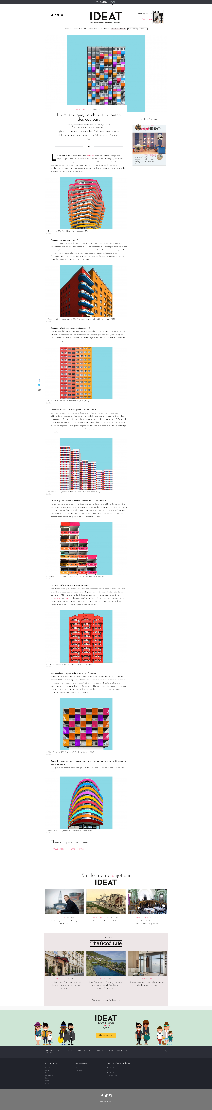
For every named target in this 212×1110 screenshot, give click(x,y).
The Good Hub (111, 1073)
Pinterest (68, 598)
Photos (47, 1083)
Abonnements (80, 1068)
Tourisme (105, 29)
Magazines (79, 1070)
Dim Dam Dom (112, 1075)
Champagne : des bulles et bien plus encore (152, 148)
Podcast (133, 29)
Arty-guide (71, 917)
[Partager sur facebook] (39, 380)
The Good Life (102, 2)
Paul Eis (90, 156)
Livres (78, 1073)
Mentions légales (54, 1051)
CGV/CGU (68, 1051)
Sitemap (49, 1053)
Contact (110, 1051)
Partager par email (39, 389)
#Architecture (77, 849)
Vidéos (144, 29)
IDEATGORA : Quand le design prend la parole (151, 129)
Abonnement (122, 1051)
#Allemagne (58, 849)
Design (68, 29)
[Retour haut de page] (165, 1051)
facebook (55, 15)
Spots (47, 1078)
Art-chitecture (91, 29)
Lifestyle (77, 29)
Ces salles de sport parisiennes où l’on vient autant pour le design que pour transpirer (144, 160)
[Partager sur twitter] (39, 385)
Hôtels (70, 979)
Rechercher (62, 15)
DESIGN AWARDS (118, 29)
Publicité (100, 1051)
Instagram (57, 598)
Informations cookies (84, 1051)
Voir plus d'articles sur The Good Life (106, 1000)
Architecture (113, 917)
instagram (58, 15)
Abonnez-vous (106, 1035)
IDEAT (112, 2)
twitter (52, 15)
